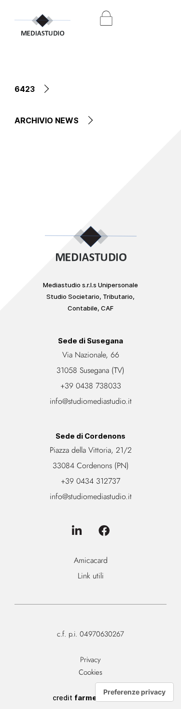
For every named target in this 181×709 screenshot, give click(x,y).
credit (90, 697)
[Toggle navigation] (159, 18)
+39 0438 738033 (90, 386)
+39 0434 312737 (90, 481)
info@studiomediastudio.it (91, 401)
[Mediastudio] (42, 19)
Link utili (91, 576)
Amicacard (91, 560)
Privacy (90, 660)
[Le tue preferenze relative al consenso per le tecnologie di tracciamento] (134, 692)
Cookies (90, 672)
